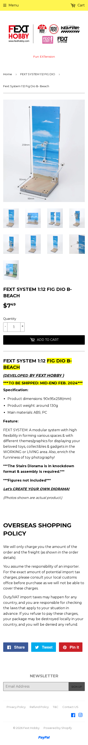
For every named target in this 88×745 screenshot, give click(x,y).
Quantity (9, 319)
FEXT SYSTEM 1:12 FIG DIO (37, 74)
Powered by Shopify (58, 728)
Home (7, 74)
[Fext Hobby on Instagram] (80, 716)
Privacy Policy (16, 707)
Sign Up (76, 686)
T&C (55, 707)
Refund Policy (39, 707)
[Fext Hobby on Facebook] (73, 716)
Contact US (70, 707)
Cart (81, 5)
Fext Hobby (31, 728)
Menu (14, 5)
